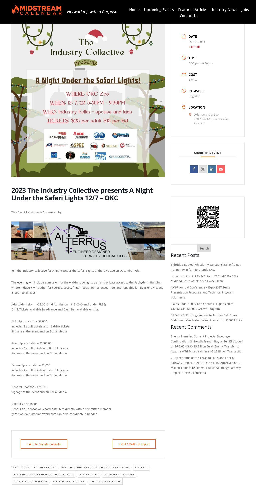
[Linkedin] (212, 169)
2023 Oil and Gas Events (38, 467)
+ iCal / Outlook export (134, 444)
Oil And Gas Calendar (69, 481)
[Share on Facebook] (194, 169)
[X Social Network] (203, 169)
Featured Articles (193, 10)
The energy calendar (106, 481)
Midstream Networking (30, 481)
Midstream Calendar (119, 474)
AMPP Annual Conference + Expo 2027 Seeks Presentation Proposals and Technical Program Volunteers (202, 292)
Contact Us (189, 16)
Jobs (245, 10)
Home (134, 10)
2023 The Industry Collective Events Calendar (95, 467)
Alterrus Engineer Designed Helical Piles (44, 474)
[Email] (221, 169)
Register (194, 96)
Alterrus (141, 467)
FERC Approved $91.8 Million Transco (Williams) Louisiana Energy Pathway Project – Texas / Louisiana (206, 368)
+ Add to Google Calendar (44, 444)
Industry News (224, 10)
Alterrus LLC (89, 474)
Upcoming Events (159, 10)
